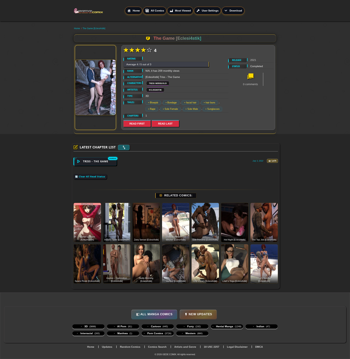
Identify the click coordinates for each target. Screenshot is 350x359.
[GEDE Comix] (99, 10)
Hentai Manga (228, 326)
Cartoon (159, 326)
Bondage (172, 102)
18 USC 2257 (211, 346)
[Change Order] (124, 147)
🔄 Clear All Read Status (90, 176)
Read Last (165, 123)
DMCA (259, 346)
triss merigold (158, 83)
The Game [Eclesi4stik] (94, 28)
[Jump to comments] (250, 77)
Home (77, 28)
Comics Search (157, 346)
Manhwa (124, 333)
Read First (137, 123)
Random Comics (130, 346)
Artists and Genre (185, 346)
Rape (152, 109)
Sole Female (171, 109)
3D (90, 326)
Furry (193, 326)
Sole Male (192, 109)
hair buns (210, 102)
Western (194, 333)
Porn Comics (159, 333)
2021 (253, 60)
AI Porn (124, 326)
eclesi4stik (155, 89)
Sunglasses (213, 109)
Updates (107, 346)
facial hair (191, 102)
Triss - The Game (95, 161)
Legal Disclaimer (237, 346)
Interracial (90, 333)
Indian (263, 326)
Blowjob (154, 102)
